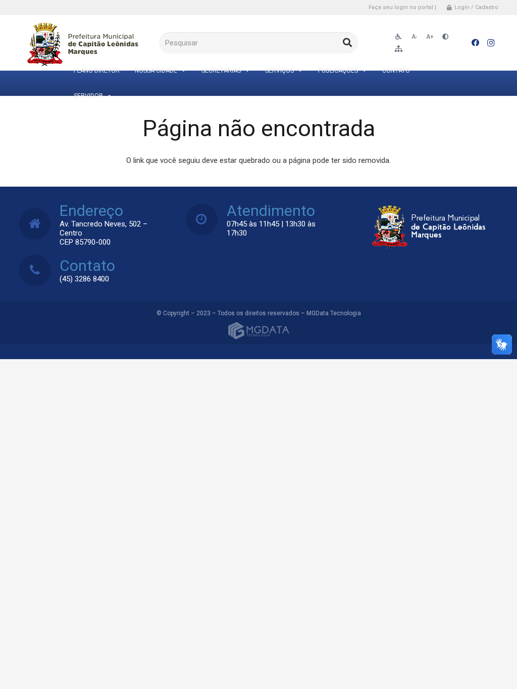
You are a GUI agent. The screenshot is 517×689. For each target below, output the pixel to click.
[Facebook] (475, 42)
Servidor (88, 95)
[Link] (81, 43)
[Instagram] (490, 42)
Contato (396, 70)
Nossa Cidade (156, 70)
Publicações (338, 70)
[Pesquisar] (347, 43)
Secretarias (221, 70)
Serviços (279, 70)
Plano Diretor (97, 70)
